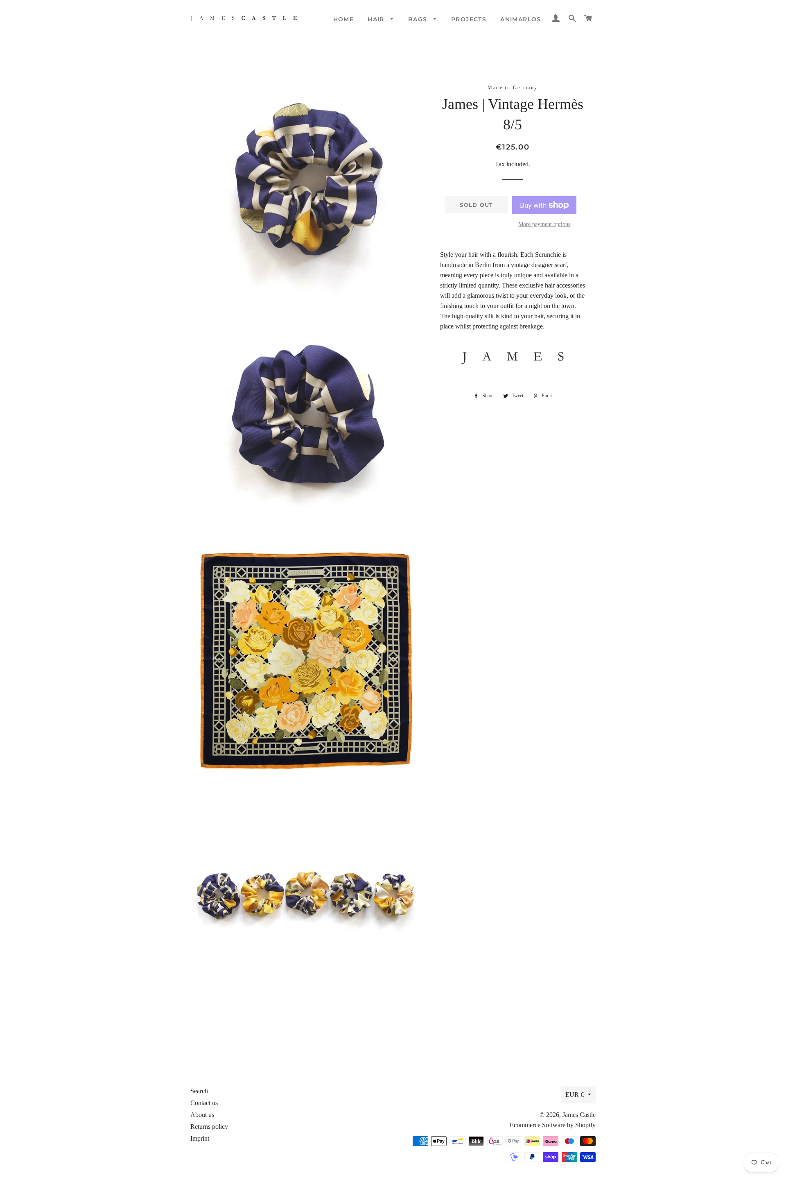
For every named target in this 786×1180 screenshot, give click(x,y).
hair (377, 19)
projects (468, 19)
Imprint (199, 1138)
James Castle (579, 1114)
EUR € (574, 1094)
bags (418, 19)
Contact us (204, 1102)
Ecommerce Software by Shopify (553, 1124)
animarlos (520, 19)
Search (199, 1090)
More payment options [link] (544, 224)
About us (202, 1114)
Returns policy (209, 1126)
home (343, 19)
